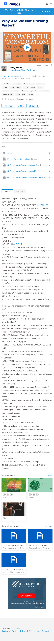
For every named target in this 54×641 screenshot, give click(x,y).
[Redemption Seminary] (27, 593)
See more (48, 475)
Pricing (15, 631)
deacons (25, 91)
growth (33, 91)
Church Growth (16, 87)
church (5, 91)
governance (21, 94)
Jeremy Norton (15, 67)
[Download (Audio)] (49, 153)
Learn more (44, 11)
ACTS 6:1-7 (42, 205)
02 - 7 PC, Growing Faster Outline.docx (24, 165)
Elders (5, 87)
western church (8, 94)
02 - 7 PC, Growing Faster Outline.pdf (23, 171)
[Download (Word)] (49, 165)
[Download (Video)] (49, 159)
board (31, 94)
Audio (10, 153)
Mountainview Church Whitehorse (23, 70)
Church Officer (29, 84)
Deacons (41, 84)
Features (6, 631)
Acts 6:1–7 (6, 84)
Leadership (16, 84)
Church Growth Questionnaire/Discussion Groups (24, 545)
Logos (17, 628)
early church (44, 91)
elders (40, 87)
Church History (30, 87)
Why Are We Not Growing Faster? (22, 159)
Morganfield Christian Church (13, 572)
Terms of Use (34, 631)
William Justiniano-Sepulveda (13, 548)
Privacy (23, 631)
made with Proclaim (43, 65)
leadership (14, 91)
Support (45, 631)
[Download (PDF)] (49, 171)
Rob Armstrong (34, 548)
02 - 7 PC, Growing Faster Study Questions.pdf (26, 177)
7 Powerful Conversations (11, 76)
